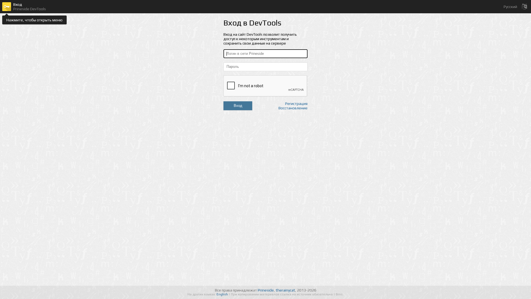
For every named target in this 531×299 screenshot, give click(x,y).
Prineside (266, 290)
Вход (238, 106)
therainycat (285, 290)
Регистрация (296, 103)
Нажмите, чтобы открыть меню (34, 20)
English (223, 294)
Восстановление (293, 108)
